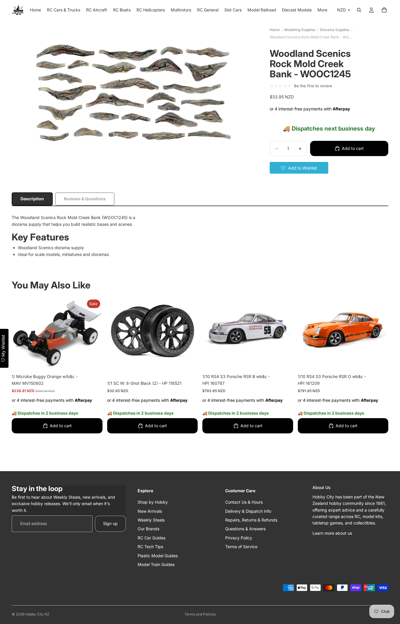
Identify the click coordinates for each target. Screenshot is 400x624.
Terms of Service (241, 546)
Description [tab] (32, 198)
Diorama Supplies (334, 30)
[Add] (93, 360)
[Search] (359, 10)
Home (275, 30)
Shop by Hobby (153, 502)
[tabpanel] (200, 236)
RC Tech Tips (150, 546)
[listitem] (322, 10)
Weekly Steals (151, 519)
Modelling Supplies (299, 30)
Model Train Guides (156, 564)
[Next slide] (284, 331)
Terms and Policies (200, 614)
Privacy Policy (238, 537)
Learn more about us (332, 532)
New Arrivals (150, 510)
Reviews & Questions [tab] (85, 198)
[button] (299, 168)
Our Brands (148, 528)
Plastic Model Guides (158, 555)
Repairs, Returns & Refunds (251, 519)
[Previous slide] (211, 331)
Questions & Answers (245, 528)
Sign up (110, 523)
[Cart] (384, 10)
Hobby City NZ (37, 614)
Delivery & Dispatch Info (248, 510)
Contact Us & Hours (244, 502)
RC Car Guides (151, 537)
